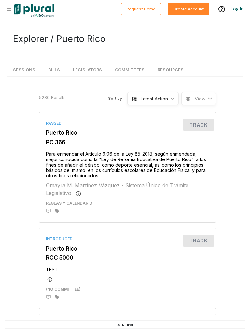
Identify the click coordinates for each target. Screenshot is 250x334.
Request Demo (141, 9)
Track (198, 125)
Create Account (188, 9)
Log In (237, 9)
